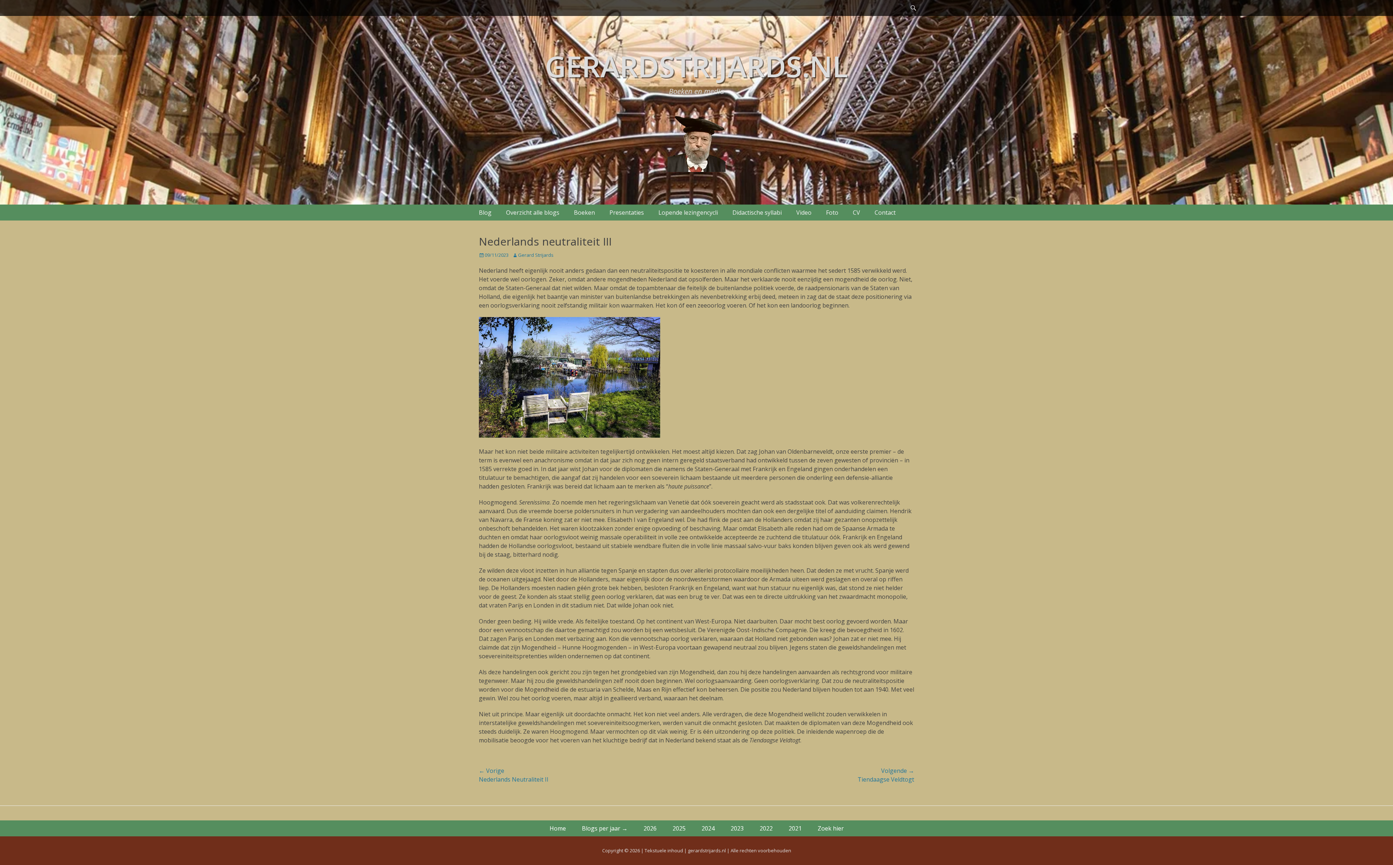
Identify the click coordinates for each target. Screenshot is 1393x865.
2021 (795, 828)
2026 (650, 828)
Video (803, 213)
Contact (885, 213)
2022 (766, 828)
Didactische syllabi (757, 213)
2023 (737, 828)
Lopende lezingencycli (688, 213)
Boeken (584, 213)
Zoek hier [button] (831, 828)
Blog (485, 213)
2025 (679, 828)
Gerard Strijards (536, 255)
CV (856, 213)
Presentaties (626, 213)
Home (558, 828)
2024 (708, 828)
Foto (832, 213)
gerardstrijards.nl (696, 66)
